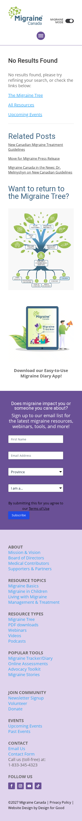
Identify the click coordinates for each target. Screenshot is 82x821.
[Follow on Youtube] (29, 786)
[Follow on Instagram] (20, 786)
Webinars (17, 630)
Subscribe (19, 515)
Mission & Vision (24, 552)
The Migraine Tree (25, 95)
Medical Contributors (28, 563)
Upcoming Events (25, 114)
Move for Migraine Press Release (34, 158)
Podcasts (17, 641)
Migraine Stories (24, 674)
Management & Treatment (34, 602)
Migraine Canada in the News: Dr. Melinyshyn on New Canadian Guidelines (40, 170)
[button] (68, 21)
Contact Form (21, 754)
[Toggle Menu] (40, 35)
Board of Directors (26, 558)
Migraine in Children (27, 591)
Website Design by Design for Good (36, 808)
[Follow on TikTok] (38, 786)
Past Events (19, 731)
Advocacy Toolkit (24, 669)
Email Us (16, 748)
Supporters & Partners (30, 569)
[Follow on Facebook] (11, 786)
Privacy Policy (60, 802)
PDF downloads (23, 625)
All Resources (21, 105)
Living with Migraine (27, 597)
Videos (14, 635)
